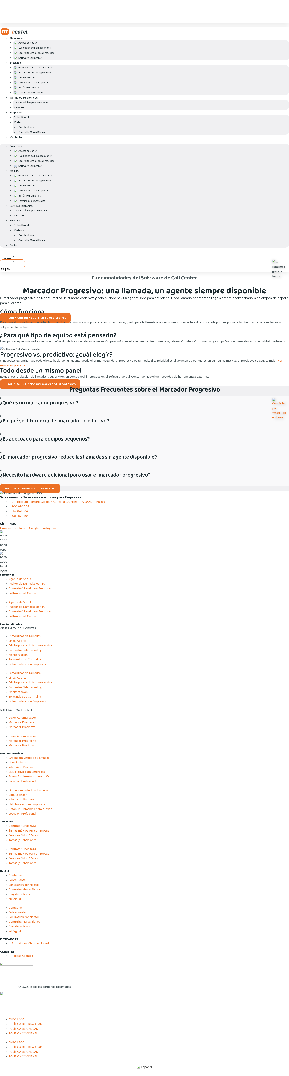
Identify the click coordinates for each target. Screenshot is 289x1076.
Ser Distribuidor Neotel (24, 885)
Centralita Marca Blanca (31, 132)
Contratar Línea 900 (22, 826)
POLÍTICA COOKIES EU (23, 1033)
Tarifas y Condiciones (22, 840)
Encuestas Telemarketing (25, 650)
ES (2, 269)
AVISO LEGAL (17, 1019)
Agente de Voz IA (20, 579)
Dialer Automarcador (22, 717)
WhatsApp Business (21, 767)
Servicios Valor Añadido (24, 835)
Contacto (16, 137)
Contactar (15, 875)
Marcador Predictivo (22, 727)
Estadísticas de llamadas (25, 636)
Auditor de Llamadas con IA (27, 583)
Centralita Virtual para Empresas (30, 588)
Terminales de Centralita (31, 92)
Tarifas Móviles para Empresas (31, 102)
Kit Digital (15, 899)
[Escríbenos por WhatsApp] (279, 409)
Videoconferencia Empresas (27, 664)
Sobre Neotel (17, 880)
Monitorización (18, 655)
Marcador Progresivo (22, 722)
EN (8, 269)
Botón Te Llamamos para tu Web (30, 776)
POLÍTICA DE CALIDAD (23, 1029)
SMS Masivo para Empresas (27, 772)
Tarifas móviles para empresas (29, 830)
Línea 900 (19, 107)
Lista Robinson (18, 762)
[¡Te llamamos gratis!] (279, 269)
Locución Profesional (22, 781)
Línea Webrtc (17, 641)
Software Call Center (30, 58)
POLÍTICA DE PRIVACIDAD (25, 1024)
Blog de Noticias (19, 894)
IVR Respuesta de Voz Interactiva (30, 645)
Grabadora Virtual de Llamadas (29, 758)
